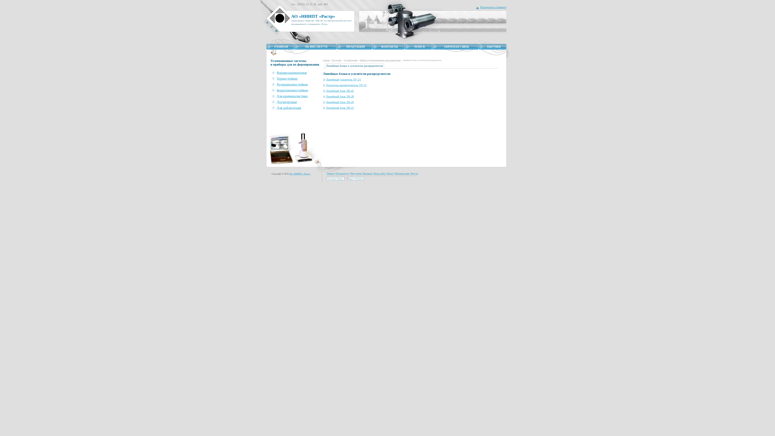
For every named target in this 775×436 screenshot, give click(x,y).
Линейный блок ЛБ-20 (340, 102)
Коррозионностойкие (292, 90)
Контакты (367, 173)
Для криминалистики (292, 96)
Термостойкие (287, 79)
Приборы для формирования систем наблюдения (380, 60)
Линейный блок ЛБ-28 (340, 96)
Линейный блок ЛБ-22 (340, 107)
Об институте (342, 173)
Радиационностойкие (292, 84)
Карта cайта (379, 173)
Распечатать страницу (493, 7)
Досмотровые (287, 102)
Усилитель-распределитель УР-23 (346, 85)
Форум (414, 173)
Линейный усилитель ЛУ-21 (343, 79)
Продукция (336, 60)
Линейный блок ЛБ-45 (340, 90)
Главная (326, 60)
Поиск (390, 173)
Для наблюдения (350, 60)
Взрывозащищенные (292, 73)
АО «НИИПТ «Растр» (300, 174)
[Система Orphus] (336, 179)
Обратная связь (402, 173)
